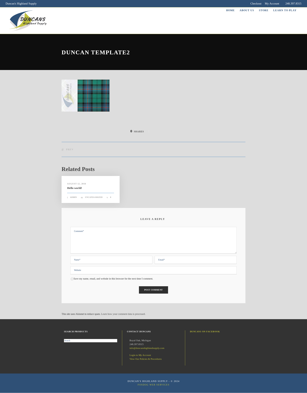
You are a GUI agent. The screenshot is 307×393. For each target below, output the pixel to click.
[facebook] (49, 3)
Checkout (255, 3)
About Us (247, 10)
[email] (43, 3)
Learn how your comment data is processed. (123, 314)
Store (263, 10)
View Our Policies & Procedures (146, 359)
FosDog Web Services (153, 385)
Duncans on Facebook (205, 331)
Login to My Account (140, 355)
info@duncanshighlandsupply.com (147, 348)
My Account (272, 3)
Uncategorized (94, 197)
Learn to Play (285, 10)
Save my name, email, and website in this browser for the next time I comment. (113, 278)
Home (230, 10)
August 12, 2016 (76, 184)
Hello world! (74, 188)
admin (73, 197)
